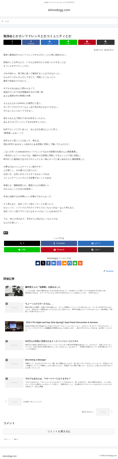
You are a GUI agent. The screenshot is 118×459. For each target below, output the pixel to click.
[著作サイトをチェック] (37, 263)
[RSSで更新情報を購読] (80, 263)
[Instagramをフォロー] (59, 263)
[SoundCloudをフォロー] (64, 263)
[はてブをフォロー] (53, 263)
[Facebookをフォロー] (48, 263)
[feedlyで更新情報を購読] (75, 263)
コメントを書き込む (59, 431)
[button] (106, 42)
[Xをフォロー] (43, 263)
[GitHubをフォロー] (69, 263)
